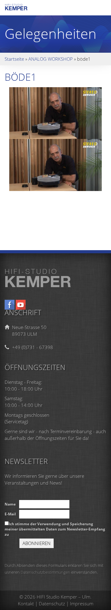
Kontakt (26, 603)
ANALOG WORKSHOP (50, 59)
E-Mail (10, 514)
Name (10, 504)
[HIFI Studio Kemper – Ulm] (21, 9)
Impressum (81, 603)
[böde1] (55, 112)
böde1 (20, 76)
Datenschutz (52, 603)
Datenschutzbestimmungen (45, 572)
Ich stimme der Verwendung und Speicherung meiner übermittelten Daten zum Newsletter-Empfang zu (55, 529)
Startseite (14, 59)
